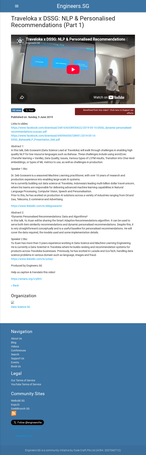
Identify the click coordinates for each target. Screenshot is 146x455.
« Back (15, 285)
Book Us (16, 366)
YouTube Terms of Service (26, 384)
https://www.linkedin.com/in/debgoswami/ (36, 205)
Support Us (17, 358)
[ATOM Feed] (13, 415)
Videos (15, 346)
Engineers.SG (73, 6)
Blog (13, 342)
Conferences (18, 350)
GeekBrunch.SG (20, 408)
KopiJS (15, 404)
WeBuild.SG (18, 400)
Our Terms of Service (23, 380)
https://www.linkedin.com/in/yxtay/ (32, 258)
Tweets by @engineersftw (26, 428)
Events (15, 362)
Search (15, 354)
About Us (16, 338)
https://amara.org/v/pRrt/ (26, 278)
